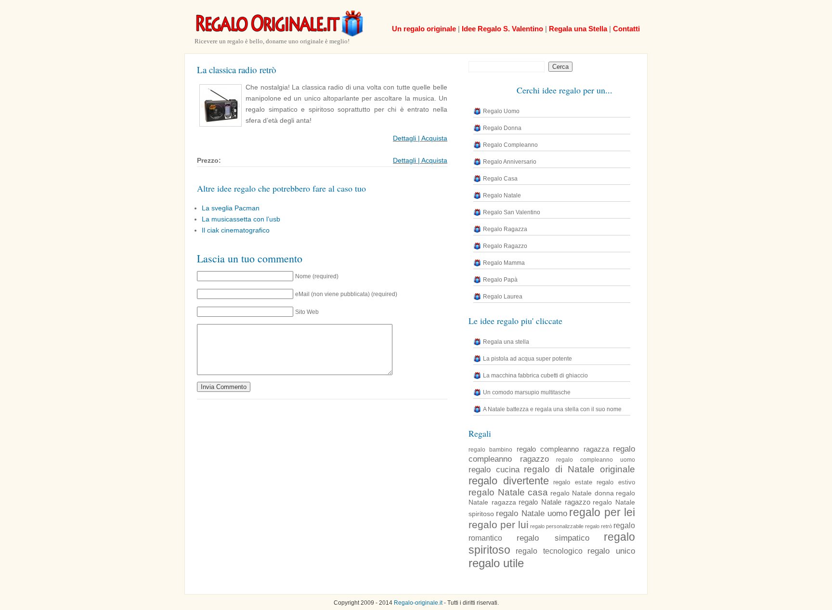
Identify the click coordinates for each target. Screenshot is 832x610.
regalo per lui (498, 524)
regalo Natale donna (582, 493)
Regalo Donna (502, 128)
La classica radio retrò (236, 70)
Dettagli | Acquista (420, 138)
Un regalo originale (424, 29)
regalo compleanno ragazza (563, 449)
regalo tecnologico (549, 551)
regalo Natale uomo (531, 513)
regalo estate (572, 482)
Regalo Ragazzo (505, 246)
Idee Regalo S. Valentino (502, 29)
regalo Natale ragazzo (554, 502)
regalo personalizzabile (557, 526)
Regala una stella (506, 341)
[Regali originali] (279, 34)
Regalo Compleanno (510, 145)
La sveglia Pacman (231, 208)
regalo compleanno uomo (595, 459)
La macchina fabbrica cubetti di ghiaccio (535, 375)
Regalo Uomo (501, 111)
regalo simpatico (553, 538)
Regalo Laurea (502, 296)
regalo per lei (602, 512)
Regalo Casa (500, 178)
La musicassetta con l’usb (241, 219)
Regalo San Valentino (511, 212)
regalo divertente (508, 481)
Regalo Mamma (504, 263)
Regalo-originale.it (418, 602)
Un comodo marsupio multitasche (527, 392)
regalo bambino (490, 449)
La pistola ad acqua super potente (527, 358)
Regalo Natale (502, 195)
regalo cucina (494, 469)
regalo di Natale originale (579, 469)
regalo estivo (616, 482)
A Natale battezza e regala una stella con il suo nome (552, 409)
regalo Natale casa (508, 492)
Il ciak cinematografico (236, 230)
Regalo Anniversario (509, 161)
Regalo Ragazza (505, 229)
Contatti (626, 29)
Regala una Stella (578, 29)
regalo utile (496, 563)
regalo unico (611, 551)
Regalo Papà (500, 279)
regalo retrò (598, 526)
